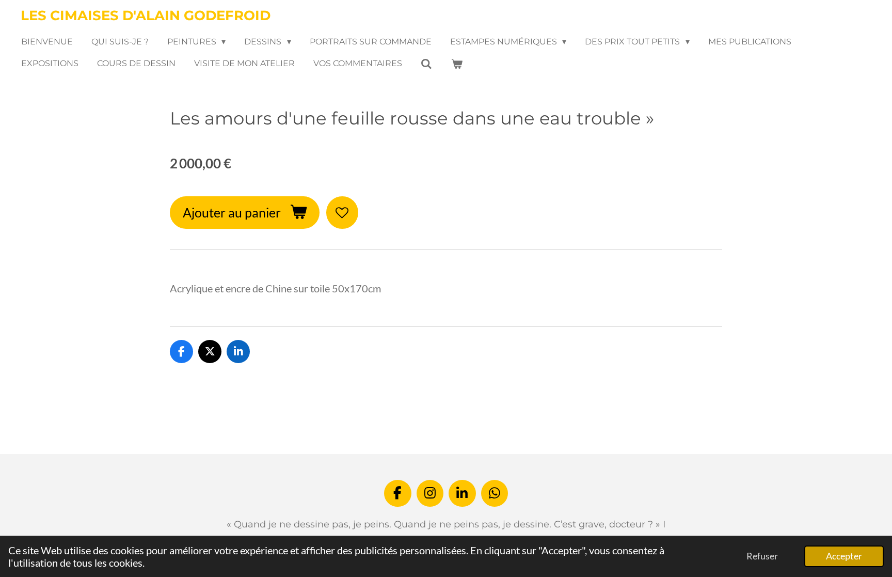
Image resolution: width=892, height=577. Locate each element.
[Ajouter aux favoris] (342, 212)
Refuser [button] (762, 556)
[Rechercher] (426, 64)
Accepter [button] (844, 556)
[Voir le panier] (456, 64)
